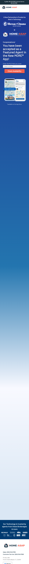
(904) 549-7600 (19, 554)
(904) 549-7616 (11, 552)
